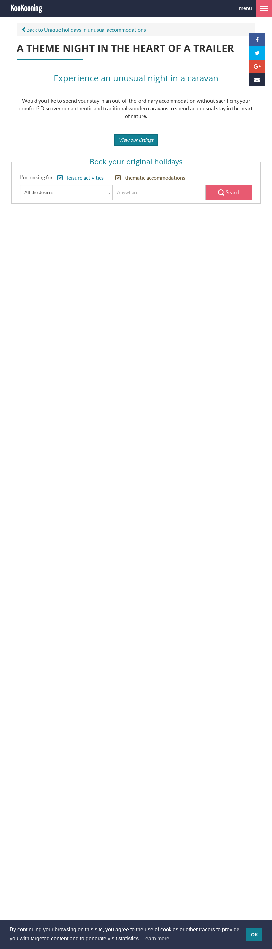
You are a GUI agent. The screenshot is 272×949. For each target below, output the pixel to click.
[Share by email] (257, 79)
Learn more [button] (155, 938)
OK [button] (254, 934)
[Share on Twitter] (257, 53)
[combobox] (66, 192)
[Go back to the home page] (26, 8)
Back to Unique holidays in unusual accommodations (85, 29)
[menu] (264, 8)
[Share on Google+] (257, 66)
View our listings (136, 140)
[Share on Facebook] (257, 39)
